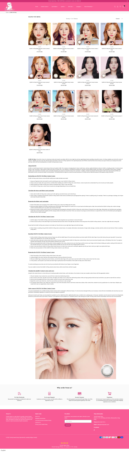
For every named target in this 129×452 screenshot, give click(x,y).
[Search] (115, 7)
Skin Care (70, 6)
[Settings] (117, 7)
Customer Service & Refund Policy (43, 420)
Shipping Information (40, 418)
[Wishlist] (120, 7)
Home (36, 6)
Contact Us (38, 422)
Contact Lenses (44, 6)
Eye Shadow (54, 6)
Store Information (88, 6)
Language (78, 6)
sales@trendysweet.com (103, 424)
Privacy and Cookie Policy (41, 424)
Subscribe (68, 425)
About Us (37, 416)
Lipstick (62, 6)
